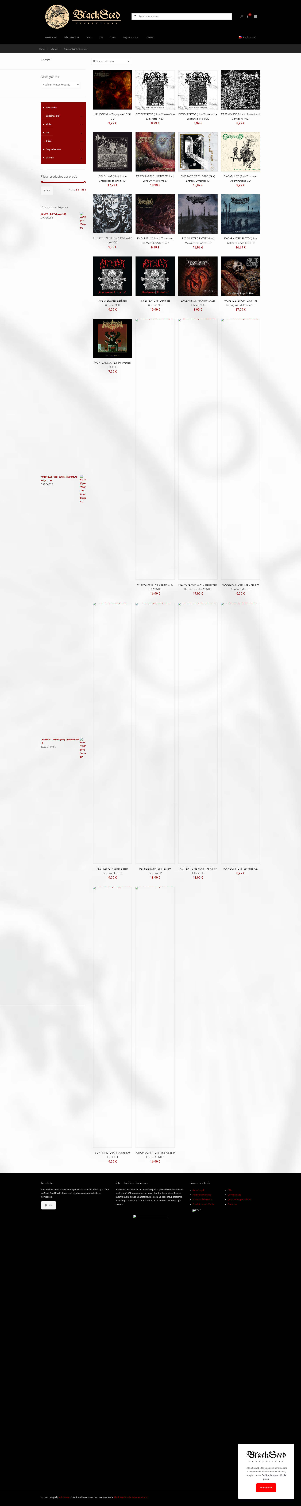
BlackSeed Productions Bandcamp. (131, 1497)
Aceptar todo (266, 1487)
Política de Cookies (201, 1194)
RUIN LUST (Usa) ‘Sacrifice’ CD (240, 868)
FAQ (230, 1190)
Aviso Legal (198, 1190)
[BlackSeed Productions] (83, 16)
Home (42, 49)
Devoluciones (234, 1194)
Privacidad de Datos (202, 1199)
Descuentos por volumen (240, 1199)
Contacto (232, 1204)
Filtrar (47, 190)
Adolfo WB (64, 1497)
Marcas (54, 49)
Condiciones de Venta (203, 1204)
